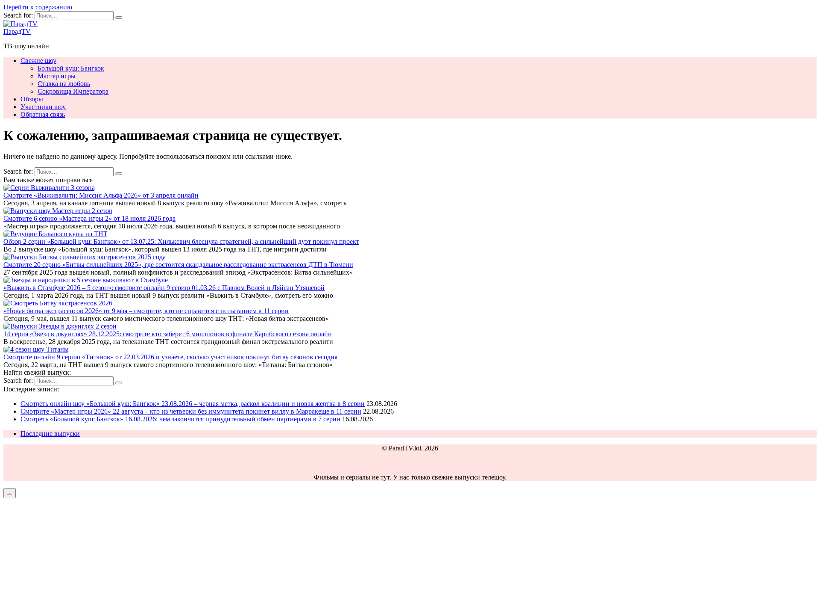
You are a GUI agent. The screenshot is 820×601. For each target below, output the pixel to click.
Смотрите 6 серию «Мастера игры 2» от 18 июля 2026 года (89, 218)
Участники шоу (43, 106)
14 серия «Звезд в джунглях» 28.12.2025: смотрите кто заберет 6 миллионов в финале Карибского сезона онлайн (167, 334)
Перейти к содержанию (37, 7)
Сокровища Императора (73, 91)
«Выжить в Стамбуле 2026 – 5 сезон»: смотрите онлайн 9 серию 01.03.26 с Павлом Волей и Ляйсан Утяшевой (164, 287)
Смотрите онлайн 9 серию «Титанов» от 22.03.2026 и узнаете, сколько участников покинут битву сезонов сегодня (170, 357)
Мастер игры (57, 76)
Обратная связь (42, 114)
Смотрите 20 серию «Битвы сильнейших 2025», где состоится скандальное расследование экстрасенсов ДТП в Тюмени (178, 264)
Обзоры (31, 99)
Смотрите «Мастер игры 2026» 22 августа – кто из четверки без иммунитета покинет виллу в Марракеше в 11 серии (190, 411)
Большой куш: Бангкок (71, 68)
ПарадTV (17, 31)
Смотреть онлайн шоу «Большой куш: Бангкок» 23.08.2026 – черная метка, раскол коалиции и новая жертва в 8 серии (192, 403)
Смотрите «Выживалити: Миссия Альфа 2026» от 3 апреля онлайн (101, 195)
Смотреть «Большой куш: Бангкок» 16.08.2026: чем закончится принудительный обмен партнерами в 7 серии (180, 419)
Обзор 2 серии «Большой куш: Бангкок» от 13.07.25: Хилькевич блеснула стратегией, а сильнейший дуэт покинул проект (181, 241)
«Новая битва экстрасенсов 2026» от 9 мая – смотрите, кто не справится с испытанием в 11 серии (146, 310)
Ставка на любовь (64, 83)
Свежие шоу (38, 60)
